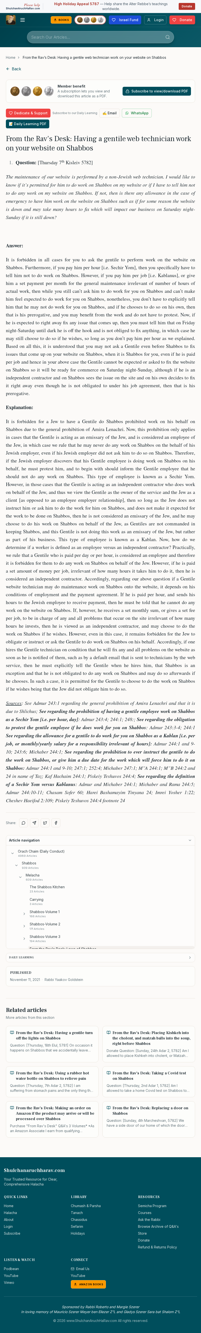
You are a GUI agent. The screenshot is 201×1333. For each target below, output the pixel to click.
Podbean (11, 1269)
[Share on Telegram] (34, 822)
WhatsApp (140, 113)
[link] (94, 57)
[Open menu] (22, 20)
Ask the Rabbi (149, 1219)
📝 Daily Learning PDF (27, 124)
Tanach (77, 1213)
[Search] (167, 37)
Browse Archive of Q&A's (158, 1226)
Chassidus (79, 1219)
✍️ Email (109, 113)
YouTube (11, 1276)
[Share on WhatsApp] (23, 822)
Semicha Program (152, 1206)
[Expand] (24, 913)
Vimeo (9, 1282)
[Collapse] (12, 853)
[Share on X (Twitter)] (45, 822)
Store (142, 1233)
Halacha (10, 1213)
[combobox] (100, 37)
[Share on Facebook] (55, 822)
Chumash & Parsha (86, 1206)
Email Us (82, 1269)
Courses (144, 1213)
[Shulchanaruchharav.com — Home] (11, 20)
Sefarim (77, 1226)
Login (8, 1226)
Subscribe (12, 1233)
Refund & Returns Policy (157, 1247)
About (8, 1219)
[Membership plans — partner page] (90, 19)
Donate (187, 6)
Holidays (78, 1233)
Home (10, 57)
